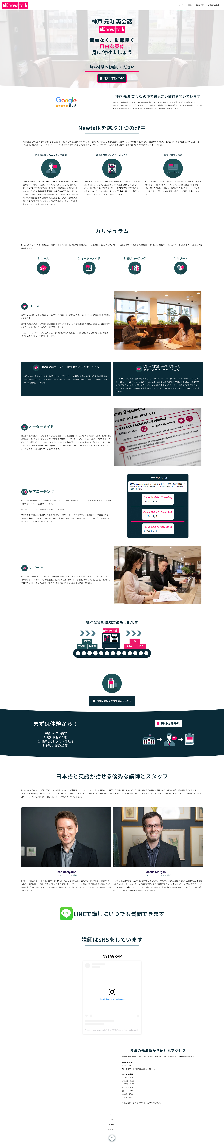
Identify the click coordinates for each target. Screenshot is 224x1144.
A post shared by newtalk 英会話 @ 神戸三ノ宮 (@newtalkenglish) (112, 1030)
